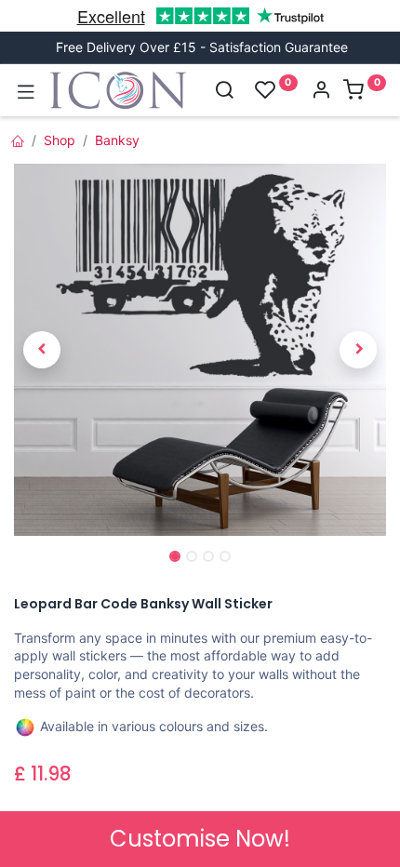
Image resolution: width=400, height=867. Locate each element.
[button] (42, 350)
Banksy (117, 140)
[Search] (224, 92)
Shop (59, 140)
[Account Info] (321, 92)
